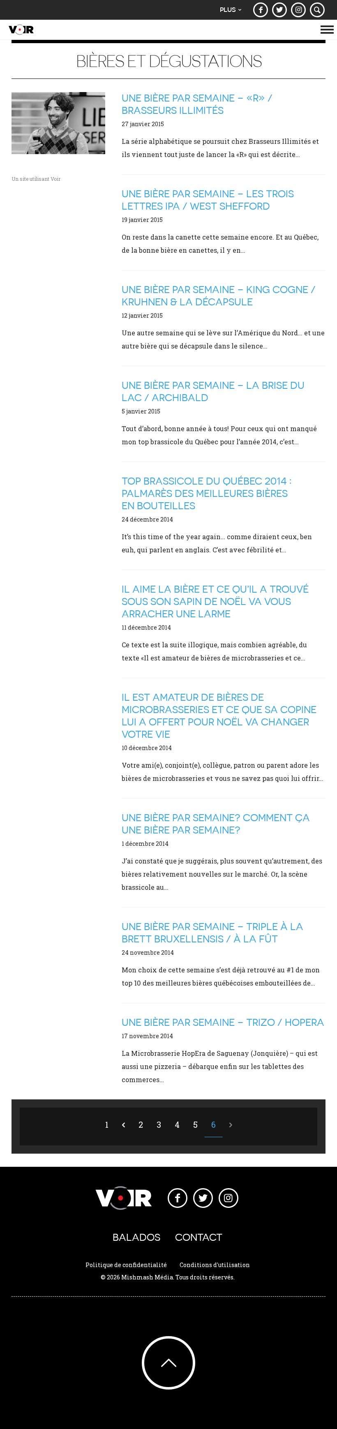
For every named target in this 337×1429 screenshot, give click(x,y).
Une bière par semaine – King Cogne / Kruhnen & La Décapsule (219, 296)
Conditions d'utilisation (215, 1265)
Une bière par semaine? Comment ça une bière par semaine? (216, 824)
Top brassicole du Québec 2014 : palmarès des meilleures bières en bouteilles (206, 493)
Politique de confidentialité (126, 1265)
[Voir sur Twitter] (279, 10)
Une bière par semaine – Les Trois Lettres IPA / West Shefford (208, 200)
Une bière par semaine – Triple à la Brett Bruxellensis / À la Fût (212, 933)
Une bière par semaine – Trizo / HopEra (223, 1022)
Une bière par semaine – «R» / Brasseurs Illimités (197, 104)
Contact (198, 1237)
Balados (136, 1237)
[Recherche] (317, 10)
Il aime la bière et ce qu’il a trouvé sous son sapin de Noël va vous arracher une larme (215, 601)
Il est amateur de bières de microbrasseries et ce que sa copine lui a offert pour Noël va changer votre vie (219, 715)
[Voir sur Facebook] (260, 10)
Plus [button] (228, 10)
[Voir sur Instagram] (298, 10)
